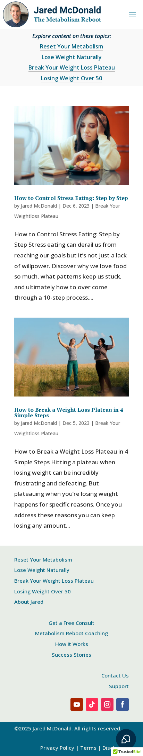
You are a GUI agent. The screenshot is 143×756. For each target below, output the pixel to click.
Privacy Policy (57, 747)
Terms (88, 747)
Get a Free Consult (71, 622)
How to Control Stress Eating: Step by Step (71, 198)
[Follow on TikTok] (92, 704)
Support (119, 686)
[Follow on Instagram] (107, 704)
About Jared (28, 601)
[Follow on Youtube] (76, 704)
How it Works (71, 643)
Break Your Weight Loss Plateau (71, 67)
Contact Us (115, 675)
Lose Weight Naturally (72, 57)
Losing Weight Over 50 (71, 78)
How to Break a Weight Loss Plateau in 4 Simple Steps (68, 412)
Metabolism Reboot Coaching (71, 633)
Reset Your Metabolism (71, 46)
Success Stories (71, 654)
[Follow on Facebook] (122, 704)
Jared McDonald (39, 205)
